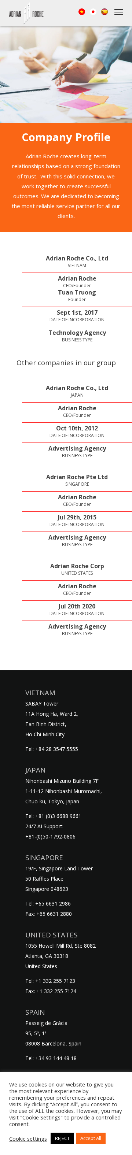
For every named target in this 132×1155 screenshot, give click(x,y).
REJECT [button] (62, 1138)
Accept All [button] (90, 1138)
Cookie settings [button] (28, 1138)
